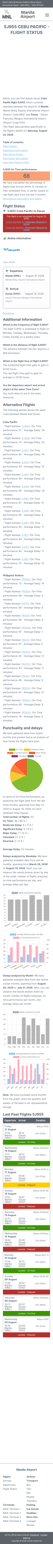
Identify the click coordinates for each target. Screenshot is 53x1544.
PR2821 (26, 700)
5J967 (25, 522)
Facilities (31, 1513)
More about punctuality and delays (22, 198)
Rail (28, 1492)
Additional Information (15, 150)
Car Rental (32, 1509)
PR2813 (26, 651)
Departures (9, 1484)
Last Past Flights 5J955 (16, 162)
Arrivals (7, 1480)
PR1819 (26, 615)
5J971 (25, 535)
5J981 (25, 559)
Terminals (8, 1504)
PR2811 (26, 639)
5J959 (25, 486)
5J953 (25, 462)
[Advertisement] (26, 66)
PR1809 (26, 591)
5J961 (25, 498)
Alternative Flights (13, 154)
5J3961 (26, 438)
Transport (32, 1480)
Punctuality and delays (15, 158)
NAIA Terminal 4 (12, 1521)
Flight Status (10, 146)
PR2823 (26, 712)
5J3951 (26, 426)
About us (26, 1538)
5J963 (25, 510)
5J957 (25, 474)
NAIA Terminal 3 (12, 1517)
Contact (44, 1535)
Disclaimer (34, 1535)
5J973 (25, 547)
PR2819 (26, 688)
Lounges (31, 1521)
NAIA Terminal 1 (11, 1509)
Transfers (31, 1500)
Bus (28, 1484)
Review (30, 1525)
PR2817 (26, 676)
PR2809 (26, 627)
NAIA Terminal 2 (12, 1513)
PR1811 (25, 603)
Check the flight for (26, 223)
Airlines (30, 1476)
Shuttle (30, 1496)
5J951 (25, 450)
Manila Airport (27, 14)
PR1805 (26, 579)
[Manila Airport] (7, 14)
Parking (30, 1504)
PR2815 (26, 664)
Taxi (28, 1488)
